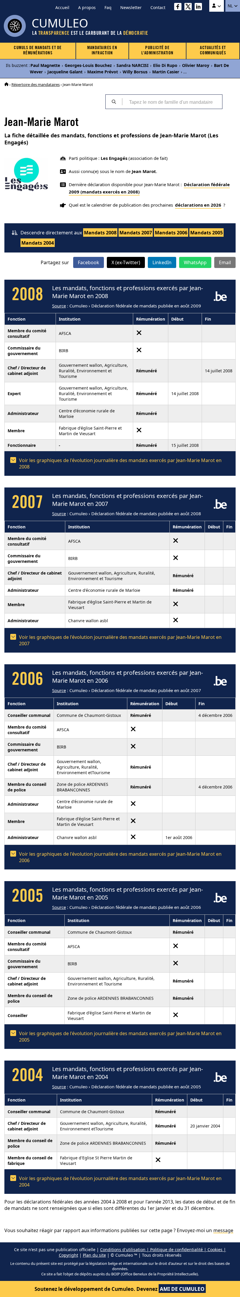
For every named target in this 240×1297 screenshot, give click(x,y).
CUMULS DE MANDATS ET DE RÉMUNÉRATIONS (38, 51)
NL (231, 6)
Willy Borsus (135, 72)
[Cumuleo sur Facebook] (179, 7)
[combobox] (172, 102)
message (223, 1230)
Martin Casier (165, 72)
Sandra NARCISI (132, 65)
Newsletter (131, 7)
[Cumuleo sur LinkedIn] (200, 7)
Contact (157, 7)
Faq (108, 7)
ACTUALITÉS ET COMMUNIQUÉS (213, 51)
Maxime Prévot (102, 72)
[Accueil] (6, 84)
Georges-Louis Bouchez (88, 65)
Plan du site (94, 1255)
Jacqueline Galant (65, 72)
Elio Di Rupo (165, 65)
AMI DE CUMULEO (182, 1289)
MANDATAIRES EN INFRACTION (102, 51)
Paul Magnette (45, 65)
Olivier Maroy (195, 65)
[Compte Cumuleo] (216, 6)
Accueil (62, 7)
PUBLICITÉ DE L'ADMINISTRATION (157, 51)
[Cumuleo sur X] (189, 7)
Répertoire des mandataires (35, 84)
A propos (87, 7)
